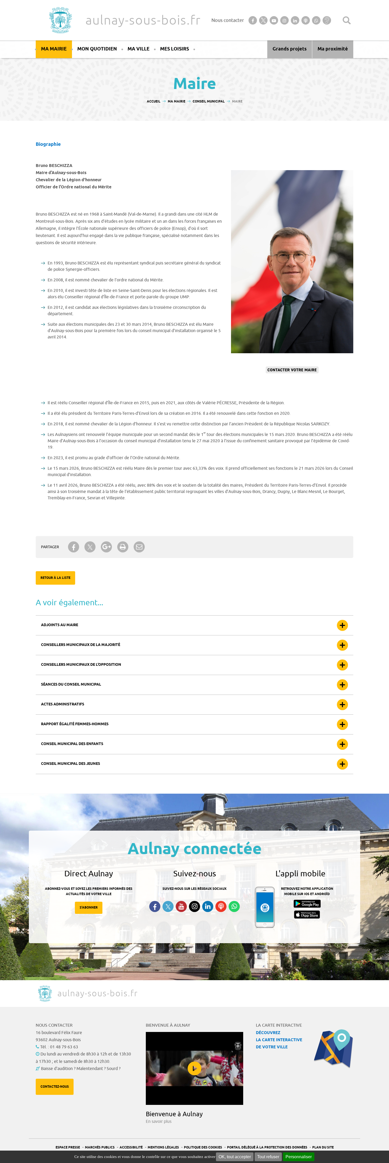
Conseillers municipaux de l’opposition (81, 664)
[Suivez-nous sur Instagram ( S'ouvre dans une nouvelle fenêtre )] (194, 906)
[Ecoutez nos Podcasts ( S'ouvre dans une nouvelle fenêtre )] (221, 906)
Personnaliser (299, 1157)
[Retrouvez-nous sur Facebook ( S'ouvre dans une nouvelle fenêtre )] (154, 906)
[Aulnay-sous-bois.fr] (60, 20)
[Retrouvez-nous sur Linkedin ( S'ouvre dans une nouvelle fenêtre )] (207, 906)
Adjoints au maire (59, 625)
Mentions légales (163, 1147)
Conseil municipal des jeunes (70, 763)
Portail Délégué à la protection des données (267, 1147)
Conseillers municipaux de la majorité (80, 645)
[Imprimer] (122, 546)
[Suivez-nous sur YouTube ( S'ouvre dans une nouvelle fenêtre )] (181, 906)
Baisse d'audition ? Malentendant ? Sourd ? (80, 1068)
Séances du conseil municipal (71, 684)
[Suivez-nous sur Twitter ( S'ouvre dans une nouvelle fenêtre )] (168, 906)
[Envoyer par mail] (139, 546)
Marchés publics (100, 1147)
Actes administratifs (62, 704)
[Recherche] (346, 20)
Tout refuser (268, 1157)
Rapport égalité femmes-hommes (74, 724)
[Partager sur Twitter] (90, 547)
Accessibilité (131, 1147)
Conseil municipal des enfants (72, 744)
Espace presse (68, 1147)
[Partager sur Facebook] (73, 546)
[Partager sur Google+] (106, 546)
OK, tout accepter (235, 1157)
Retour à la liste (55, 578)
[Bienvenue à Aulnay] (194, 1068)
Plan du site (323, 1147)
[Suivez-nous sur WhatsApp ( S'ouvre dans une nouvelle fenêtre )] (234, 906)
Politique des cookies (203, 1147)
